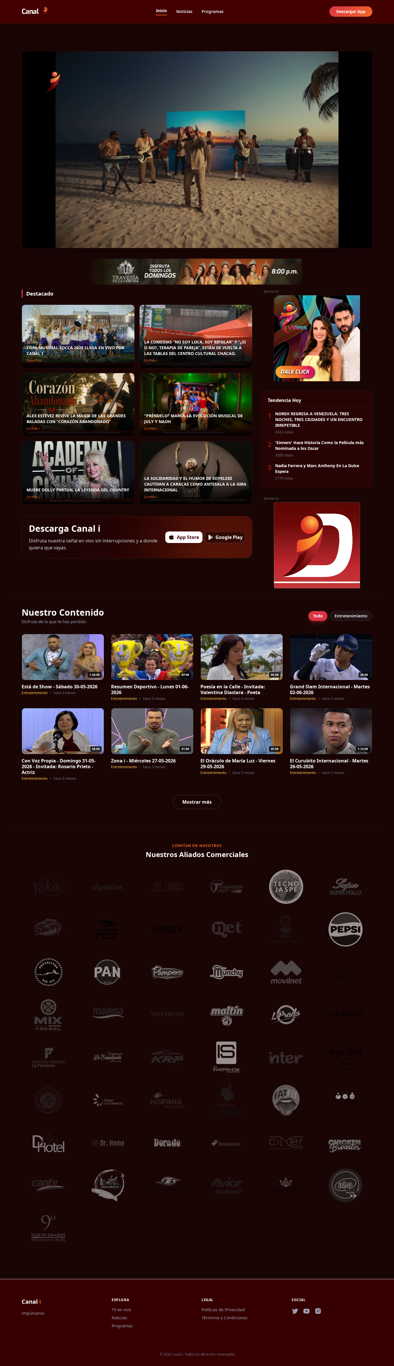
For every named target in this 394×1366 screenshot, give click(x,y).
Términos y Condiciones (224, 1317)
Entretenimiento (351, 616)
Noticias (184, 11)
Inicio (161, 10)
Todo (318, 616)
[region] (197, 149)
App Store (188, 537)
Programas (213, 11)
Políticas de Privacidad (223, 1309)
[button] (27, 241)
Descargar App (350, 11)
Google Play (229, 537)
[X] (295, 1311)
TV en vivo (121, 1309)
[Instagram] (318, 1311)
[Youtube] (306, 1311)
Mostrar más (197, 802)
